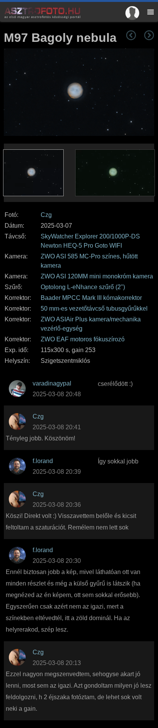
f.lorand (43, 461)
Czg (46, 215)
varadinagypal (52, 383)
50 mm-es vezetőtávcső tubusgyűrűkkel (94, 308)
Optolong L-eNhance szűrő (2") (83, 287)
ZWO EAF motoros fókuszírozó (83, 339)
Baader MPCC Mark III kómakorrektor (91, 298)
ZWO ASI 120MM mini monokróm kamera (97, 276)
